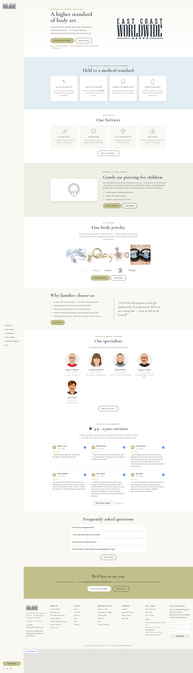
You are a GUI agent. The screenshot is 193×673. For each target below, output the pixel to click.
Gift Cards (9, 337)
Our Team (8, 329)
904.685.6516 (150, 630)
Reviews (77, 615)
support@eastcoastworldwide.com (97, 582)
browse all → (119, 503)
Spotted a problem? (126, 645)
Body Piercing (54, 612)
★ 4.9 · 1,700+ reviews (58, 46)
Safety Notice (102, 615)
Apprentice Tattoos (128, 612)
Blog (75, 618)
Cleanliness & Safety (105, 612)
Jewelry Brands (55, 618)
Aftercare (8, 333)
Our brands (118, 278)
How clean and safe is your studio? (86, 535)
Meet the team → (108, 408)
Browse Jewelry (11, 341)
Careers (124, 609)
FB (7, 668)
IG (3, 668)
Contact (76, 624)
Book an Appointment (62, 40)
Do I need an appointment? (83, 527)
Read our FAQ (84, 40)
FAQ (5, 345)
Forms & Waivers (103, 624)
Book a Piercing (112, 206)
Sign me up (180, 636)
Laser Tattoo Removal (57, 615)
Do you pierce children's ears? (84, 542)
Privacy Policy (126, 615)
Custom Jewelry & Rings (58, 621)
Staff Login (125, 618)
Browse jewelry (100, 278)
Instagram (38, 621)
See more (94, 496)
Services (8, 325)
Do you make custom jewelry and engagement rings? (93, 549)
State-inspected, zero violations (84, 46)
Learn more (129, 206)
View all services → (108, 153)
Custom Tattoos (55, 609)
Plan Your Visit (102, 609)
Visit (75, 621)
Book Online (149, 615)
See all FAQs (108, 557)
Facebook (29, 621)
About (76, 609)
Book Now (12, 663)
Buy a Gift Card (150, 609)
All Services (54, 627)
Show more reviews (102, 503)
